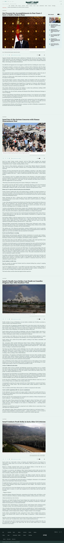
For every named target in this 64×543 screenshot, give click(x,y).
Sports (37, 5)
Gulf (9, 5)
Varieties (27, 5)
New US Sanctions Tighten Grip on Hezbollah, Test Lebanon (55, 35)
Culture (34, 5)
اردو (10, 1)
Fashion (46, 5)
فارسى (12, 1)
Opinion (19, 5)
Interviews (23, 5)
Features (49, 5)
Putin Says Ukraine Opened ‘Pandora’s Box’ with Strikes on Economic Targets (19, 7)
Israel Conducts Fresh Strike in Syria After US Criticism (55, 44)
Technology (53, 5)
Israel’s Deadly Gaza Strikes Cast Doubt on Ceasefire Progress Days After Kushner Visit (22, 282)
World (16, 5)
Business (31, 5)
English (6, 1)
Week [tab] (60, 14)
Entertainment (42, 5)
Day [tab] (58, 14)
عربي (3, 1)
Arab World (12, 5)
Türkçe (8, 1)
